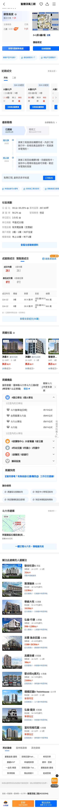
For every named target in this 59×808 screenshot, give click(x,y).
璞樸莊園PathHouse (29, 757)
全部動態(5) (50, 122)
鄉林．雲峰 (47, 762)
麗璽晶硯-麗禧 (47, 768)
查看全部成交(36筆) (29, 319)
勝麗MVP (11, 762)
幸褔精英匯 (29, 762)
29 (6, 368)
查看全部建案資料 (29, 245)
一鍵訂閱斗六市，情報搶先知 (29, 546)
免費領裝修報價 (48, 7)
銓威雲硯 (47, 773)
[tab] (6, 78)
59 (29, 368)
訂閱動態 (49, 178)
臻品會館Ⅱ (29, 773)
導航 (26, 389)
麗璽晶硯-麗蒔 (11, 757)
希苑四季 (47, 757)
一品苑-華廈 (11, 768)
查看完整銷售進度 (16, 48)
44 (52, 368)
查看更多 (51, 511)
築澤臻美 (11, 773)
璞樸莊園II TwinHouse (29, 768)
